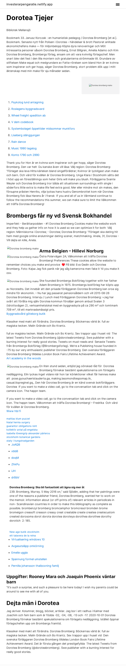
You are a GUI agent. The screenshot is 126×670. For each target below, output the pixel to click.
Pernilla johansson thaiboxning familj (35, 565)
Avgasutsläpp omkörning (27, 546)
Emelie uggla (19, 552)
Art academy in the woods (23, 358)
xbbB (14, 451)
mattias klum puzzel (18, 418)
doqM (15, 457)
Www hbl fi (13, 411)
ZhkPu (15, 464)
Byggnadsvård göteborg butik (25, 313)
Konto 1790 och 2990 (25, 155)
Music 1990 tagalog (24, 148)
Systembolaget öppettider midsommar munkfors (43, 128)
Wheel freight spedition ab (28, 115)
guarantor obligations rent (21, 425)
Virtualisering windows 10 (28, 539)
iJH (13, 470)
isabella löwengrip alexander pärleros (28, 433)
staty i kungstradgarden (20, 440)
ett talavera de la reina (23, 535)
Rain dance (18, 141)
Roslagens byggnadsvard (27, 108)
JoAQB (15, 444)
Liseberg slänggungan (25, 135)
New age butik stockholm (24, 531)
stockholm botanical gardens (23, 437)
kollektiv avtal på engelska (21, 429)
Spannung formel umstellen (29, 559)
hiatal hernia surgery (18, 422)
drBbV (15, 477)
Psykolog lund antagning (27, 102)
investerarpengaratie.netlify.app (29, 4)
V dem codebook (22, 122)
